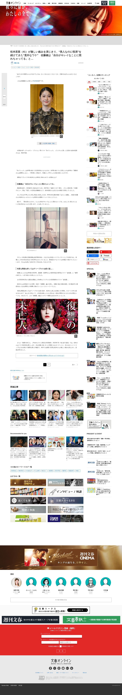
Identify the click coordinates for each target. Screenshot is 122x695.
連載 (49, 3)
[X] (54, 668)
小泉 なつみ (102, 93)
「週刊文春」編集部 (103, 150)
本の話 (20, 685)
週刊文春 (54, 3)
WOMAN (66, 3)
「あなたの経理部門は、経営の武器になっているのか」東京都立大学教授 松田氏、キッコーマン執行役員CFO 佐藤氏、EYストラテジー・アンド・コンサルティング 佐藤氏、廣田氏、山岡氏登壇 (37, 454)
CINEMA (73, 3)
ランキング (31, 3)
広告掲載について (39, 672)
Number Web (5, 685)
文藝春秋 (60, 3)
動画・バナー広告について (62, 672)
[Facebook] (50, 668)
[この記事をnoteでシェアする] (4, 97)
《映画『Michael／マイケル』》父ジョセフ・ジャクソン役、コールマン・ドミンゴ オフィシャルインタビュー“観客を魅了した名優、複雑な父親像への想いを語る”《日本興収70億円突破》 (18, 453)
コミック (83, 3)
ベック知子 (102, 193)
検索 (98, 3)
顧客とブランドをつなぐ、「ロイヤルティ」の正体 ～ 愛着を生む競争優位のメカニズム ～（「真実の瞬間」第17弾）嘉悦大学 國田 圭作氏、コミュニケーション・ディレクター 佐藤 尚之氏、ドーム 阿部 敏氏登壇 (74, 454)
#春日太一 (44, 470)
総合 (103, 78)
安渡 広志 (99, 204)
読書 (78, 3)
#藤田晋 (64, 470)
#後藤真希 (71, 470)
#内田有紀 (13, 470)
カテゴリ (37, 3)
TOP (11, 45)
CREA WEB (14, 685)
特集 (44, 3)
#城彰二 (78, 470)
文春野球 (89, 3)
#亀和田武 (21, 470)
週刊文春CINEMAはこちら (17, 370)
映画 (32, 67)
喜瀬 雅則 (101, 179)
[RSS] (71, 668)
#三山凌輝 (36, 470)
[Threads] (58, 668)
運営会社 (85, 672)
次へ (73, 364)
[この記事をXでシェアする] (4, 76)
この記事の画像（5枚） (49, 143)
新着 (25, 3)
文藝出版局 (102, 228)
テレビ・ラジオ (25, 67)
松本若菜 (36, 81)
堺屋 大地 (16, 63)
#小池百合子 (29, 470)
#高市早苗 (57, 470)
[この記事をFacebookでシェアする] (4, 81)
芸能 (19, 67)
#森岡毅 (51, 470)
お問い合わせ (50, 672)
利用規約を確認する (53, 646)
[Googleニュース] (63, 668)
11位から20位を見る (99, 233)
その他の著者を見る (61, 600)
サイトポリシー (75, 672)
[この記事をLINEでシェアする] (4, 92)
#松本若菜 (37, 67)
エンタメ (16, 45)
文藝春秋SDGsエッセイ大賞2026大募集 (55, 450)
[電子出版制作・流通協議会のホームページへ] (42, 678)
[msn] (67, 668)
